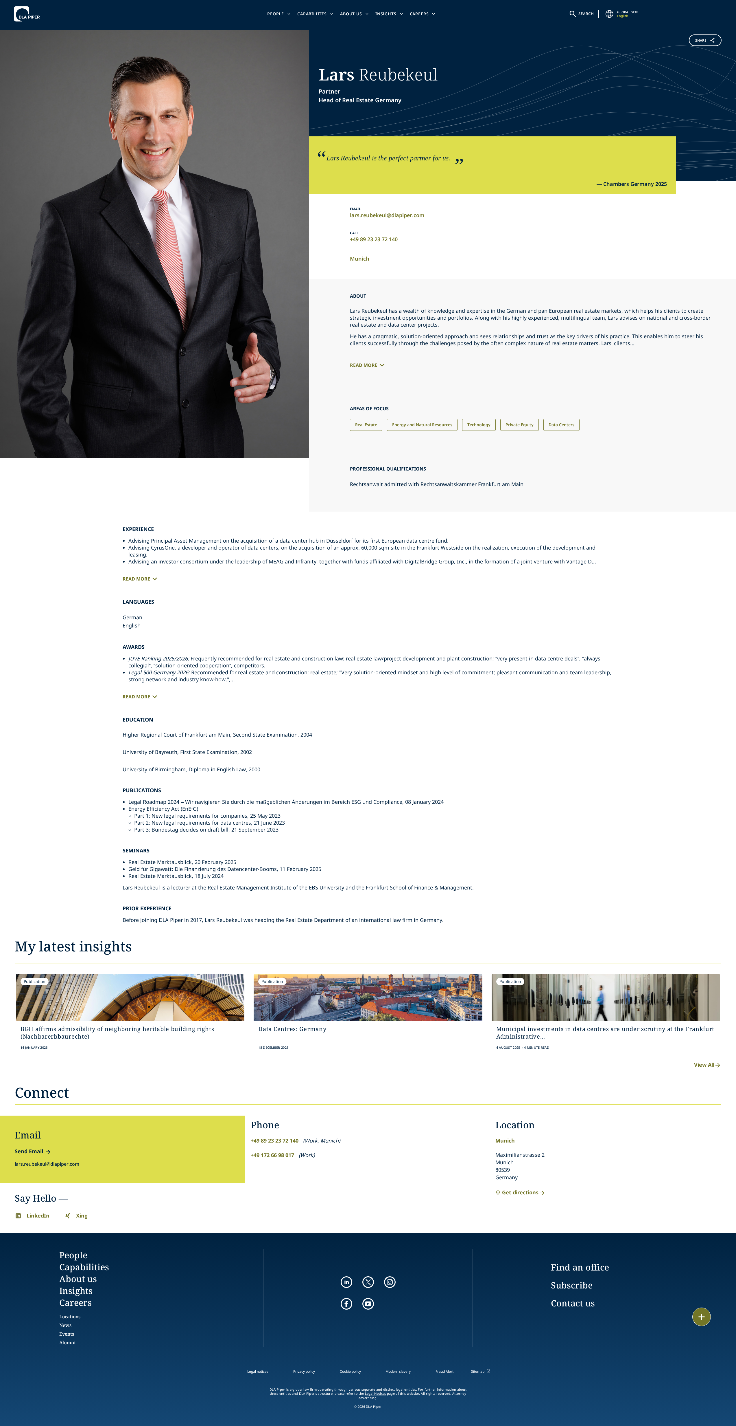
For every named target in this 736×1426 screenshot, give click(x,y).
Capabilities (312, 14)
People (275, 14)
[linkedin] (346, 1282)
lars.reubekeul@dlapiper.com (387, 215)
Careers (419, 14)
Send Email (29, 1151)
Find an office (580, 1267)
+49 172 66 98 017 (272, 1155)
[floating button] (701, 1317)
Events (66, 1334)
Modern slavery (398, 1371)
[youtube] (368, 1304)
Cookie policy (350, 1371)
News (65, 1325)
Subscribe (572, 1285)
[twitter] (368, 1282)
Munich (359, 258)
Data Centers (561, 424)
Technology (478, 424)
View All (704, 1064)
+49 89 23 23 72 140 (374, 239)
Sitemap (477, 1371)
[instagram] (390, 1282)
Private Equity (520, 424)
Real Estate (366, 424)
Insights (385, 14)
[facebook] (346, 1304)
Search (586, 13)
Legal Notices (375, 1394)
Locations (69, 1316)
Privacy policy (304, 1371)
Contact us (573, 1303)
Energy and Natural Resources (422, 424)
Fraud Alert (444, 1371)
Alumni (67, 1342)
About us (351, 14)
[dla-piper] (28, 14)
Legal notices (257, 1371)
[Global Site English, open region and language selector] (609, 14)
